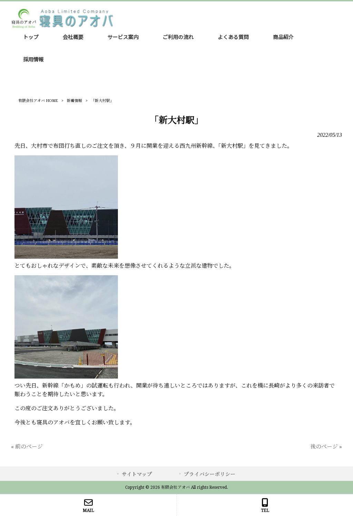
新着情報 (74, 101)
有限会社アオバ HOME (38, 101)
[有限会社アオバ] (62, 27)
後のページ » (326, 446)
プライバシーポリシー (209, 474)
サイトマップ (137, 474)
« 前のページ (27, 446)
